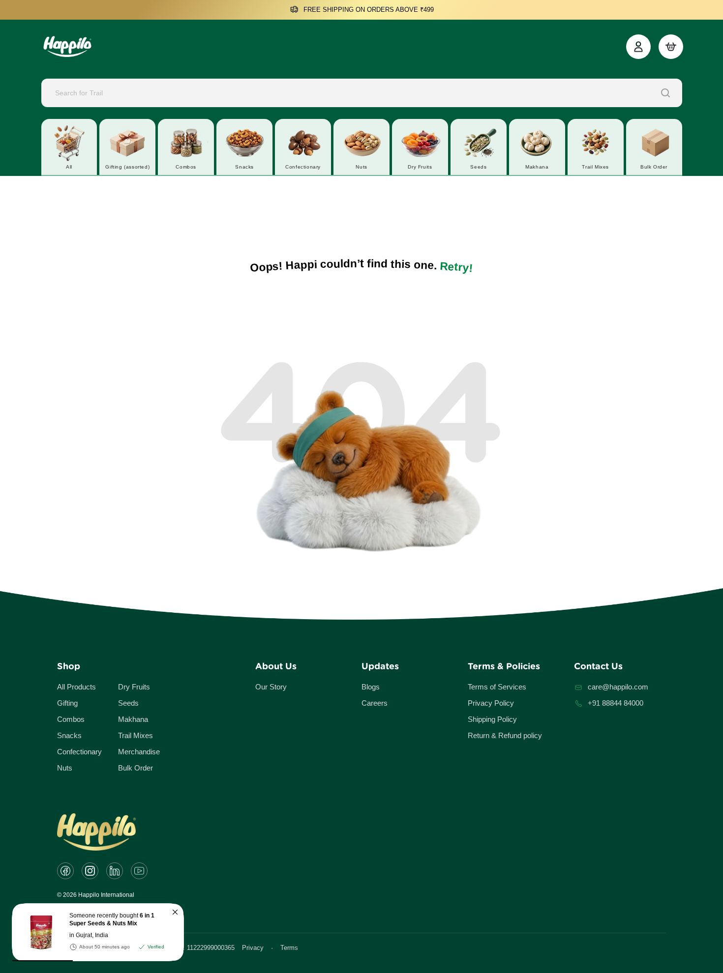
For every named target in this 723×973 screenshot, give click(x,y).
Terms (289, 947)
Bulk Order (135, 768)
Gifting (67, 703)
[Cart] (671, 46)
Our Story (271, 687)
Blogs (371, 687)
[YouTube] (139, 870)
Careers (375, 703)
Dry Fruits (134, 687)
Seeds (128, 703)
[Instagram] (90, 870)
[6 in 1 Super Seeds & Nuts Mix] (36, 932)
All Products (76, 687)
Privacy (253, 947)
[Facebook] (65, 870)
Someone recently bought (111, 919)
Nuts (64, 768)
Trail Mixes (135, 735)
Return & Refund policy (505, 735)
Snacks (69, 735)
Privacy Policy (491, 703)
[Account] (638, 46)
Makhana (133, 719)
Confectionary (79, 751)
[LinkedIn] (114, 870)
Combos (71, 719)
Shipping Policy (492, 719)
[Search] (665, 93)
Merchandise (139, 751)
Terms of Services (497, 687)
